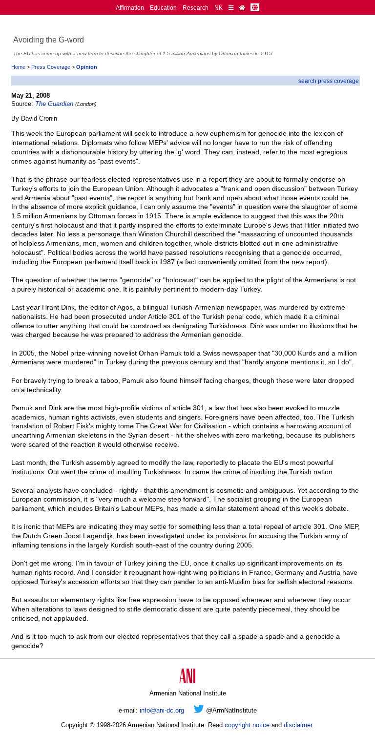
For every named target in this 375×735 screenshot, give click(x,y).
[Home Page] (242, 7)
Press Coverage (50, 67)
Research (195, 7)
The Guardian (54, 103)
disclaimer (298, 725)
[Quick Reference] (231, 7)
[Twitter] (199, 710)
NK (218, 7)
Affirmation (130, 7)
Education (163, 7)
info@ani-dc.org (162, 710)
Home (18, 67)
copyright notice (247, 725)
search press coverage (328, 81)
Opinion (86, 67)
